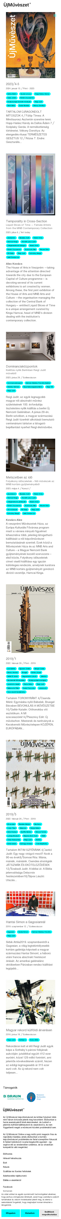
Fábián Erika (37, 238)
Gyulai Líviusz (26, 94)
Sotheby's (22, 1040)
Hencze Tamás (40, 832)
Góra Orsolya (12, 832)
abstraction (11, 238)
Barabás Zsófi (24, 238)
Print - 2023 (28, 89)
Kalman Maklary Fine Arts (41, 932)
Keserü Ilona (34, 245)
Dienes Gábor (35, 828)
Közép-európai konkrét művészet (18, 102)
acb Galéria (11, 669)
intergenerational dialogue (16, 245)
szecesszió (43, 688)
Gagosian (10, 932)
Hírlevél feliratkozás (12, 1159)
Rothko (38, 840)
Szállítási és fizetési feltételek (17, 1172)
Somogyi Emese (26, 844)
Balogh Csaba (39, 669)
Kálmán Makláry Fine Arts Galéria (38, 383)
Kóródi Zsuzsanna (27, 98)
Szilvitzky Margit (35, 253)
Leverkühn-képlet (13, 684)
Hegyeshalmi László (29, 676)
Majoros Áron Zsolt (30, 836)
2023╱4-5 (12, 84)
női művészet (12, 510)
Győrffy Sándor (26, 832)
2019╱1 (11, 659)
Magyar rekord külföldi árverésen (29, 1030)
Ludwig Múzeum (13, 836)
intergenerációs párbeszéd (16, 502)
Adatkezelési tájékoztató (15, 1176)
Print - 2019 (29, 663)
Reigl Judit (38, 102)
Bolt (5, 1163)
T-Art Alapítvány (41, 844)
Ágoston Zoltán (24, 669)
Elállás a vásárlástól (12, 1180)
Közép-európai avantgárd (37, 680)
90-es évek (11, 824)
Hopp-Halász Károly (42, 94)
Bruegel (24, 672)
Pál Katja (10, 253)
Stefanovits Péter (13, 688)
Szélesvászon (29, 378)
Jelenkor (44, 676)
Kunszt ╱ (26, 489)
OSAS (43, 836)
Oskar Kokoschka (13, 840)
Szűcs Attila (34, 1040)
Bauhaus (37, 824)
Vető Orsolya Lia (13, 257)
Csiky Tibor (11, 828)
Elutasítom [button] (30, 1213)
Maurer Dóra (44, 249)
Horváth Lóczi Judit (29, 242)
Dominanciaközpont (14, 383)
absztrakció (11, 494)
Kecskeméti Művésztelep (16, 680)
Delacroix (23, 828)
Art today (25, 233)
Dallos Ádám (11, 94)
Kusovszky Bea (30, 249)
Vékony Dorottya (39, 106)
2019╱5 (11, 814)
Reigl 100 (50, 387)
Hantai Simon (23, 932)
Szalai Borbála (24, 106)
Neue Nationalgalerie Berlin (32, 387)
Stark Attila (11, 106)
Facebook (7, 1187)
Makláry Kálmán (13, 387)
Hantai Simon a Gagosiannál (25, 922)
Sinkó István (11, 844)
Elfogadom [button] (10, 1213)
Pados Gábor (28, 684)
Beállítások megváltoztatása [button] (49, 1213)
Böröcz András (12, 672)
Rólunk (6, 1167)
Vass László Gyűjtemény (16, 692)
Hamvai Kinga (12, 242)
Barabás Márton (24, 824)
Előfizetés (7, 1154)
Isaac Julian (11, 98)
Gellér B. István (12, 676)
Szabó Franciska (29, 688)
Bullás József (36, 672)
